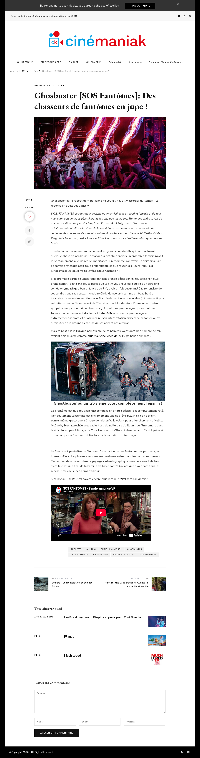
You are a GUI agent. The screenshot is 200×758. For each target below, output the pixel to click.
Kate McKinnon (108, 313)
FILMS (61, 85)
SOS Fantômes (148, 554)
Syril (29, 200)
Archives (39, 85)
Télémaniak (114, 62)
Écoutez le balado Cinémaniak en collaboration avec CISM (44, 16)
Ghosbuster (134, 549)
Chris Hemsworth (111, 549)
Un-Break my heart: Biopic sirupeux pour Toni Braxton (103, 617)
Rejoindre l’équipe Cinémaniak (166, 62)
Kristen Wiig (100, 554)
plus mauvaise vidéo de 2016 (106, 336)
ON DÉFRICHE (25, 62)
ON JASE (74, 62)
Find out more (140, 5)
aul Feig (91, 549)
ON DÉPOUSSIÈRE (50, 62)
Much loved (72, 655)
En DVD (51, 85)
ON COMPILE (93, 62)
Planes (69, 636)
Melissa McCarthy (124, 554)
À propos (134, 62)
